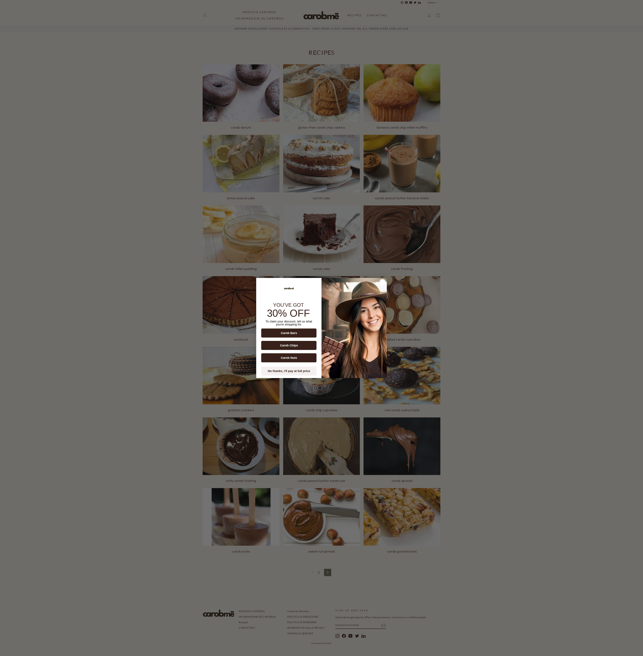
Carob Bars (289, 333)
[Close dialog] (382, 282)
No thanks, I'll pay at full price (289, 371)
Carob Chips (289, 345)
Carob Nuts (289, 357)
